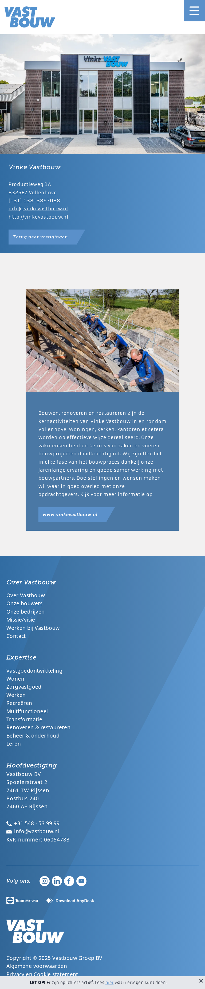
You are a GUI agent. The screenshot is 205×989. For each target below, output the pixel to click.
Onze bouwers (24, 603)
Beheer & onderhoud (33, 735)
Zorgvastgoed (24, 686)
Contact (16, 635)
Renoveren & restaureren (38, 727)
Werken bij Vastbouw (33, 627)
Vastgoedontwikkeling (34, 670)
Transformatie (24, 719)
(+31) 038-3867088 (34, 200)
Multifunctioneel (27, 711)
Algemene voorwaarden (36, 965)
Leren (13, 743)
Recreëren (19, 703)
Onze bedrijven (25, 611)
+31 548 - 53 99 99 (36, 823)
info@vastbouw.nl (36, 831)
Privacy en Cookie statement (42, 974)
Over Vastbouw (25, 595)
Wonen (15, 678)
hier (109, 982)
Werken (16, 695)
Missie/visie (20, 619)
